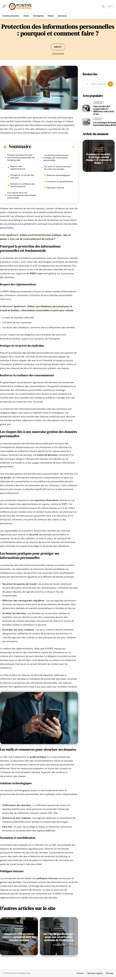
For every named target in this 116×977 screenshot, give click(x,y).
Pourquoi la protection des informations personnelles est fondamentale (21, 157)
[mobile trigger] (5, 6)
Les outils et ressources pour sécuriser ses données (57, 167)
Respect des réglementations (17, 167)
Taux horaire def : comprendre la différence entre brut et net (103, 110)
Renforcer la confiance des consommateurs (22, 185)
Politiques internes (55, 187)
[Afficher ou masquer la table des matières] (52, 146)
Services (97, 119)
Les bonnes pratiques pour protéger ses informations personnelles (56, 157)
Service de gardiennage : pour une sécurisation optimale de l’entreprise (59, 937)
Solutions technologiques (58, 175)
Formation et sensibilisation (60, 181)
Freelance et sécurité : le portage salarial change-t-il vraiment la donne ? (98, 158)
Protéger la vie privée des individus (22, 176)
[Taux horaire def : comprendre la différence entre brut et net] (86, 108)
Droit (58, 47)
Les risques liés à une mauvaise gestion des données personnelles (21, 195)
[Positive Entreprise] (20, 6)
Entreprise (19, 928)
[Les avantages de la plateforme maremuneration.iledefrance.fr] (86, 122)
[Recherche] (103, 6)
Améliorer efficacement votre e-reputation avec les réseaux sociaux (19, 937)
